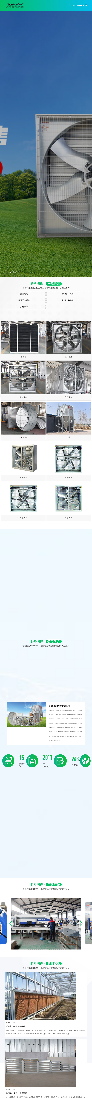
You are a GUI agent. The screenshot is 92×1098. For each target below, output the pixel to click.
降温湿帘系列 (24, 300)
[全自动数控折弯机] (46, 923)
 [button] (14, 272)
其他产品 (24, 307)
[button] (4, 273)
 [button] (16, 272)
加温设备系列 (68, 300)
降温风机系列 (68, 294)
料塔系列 (24, 294)
